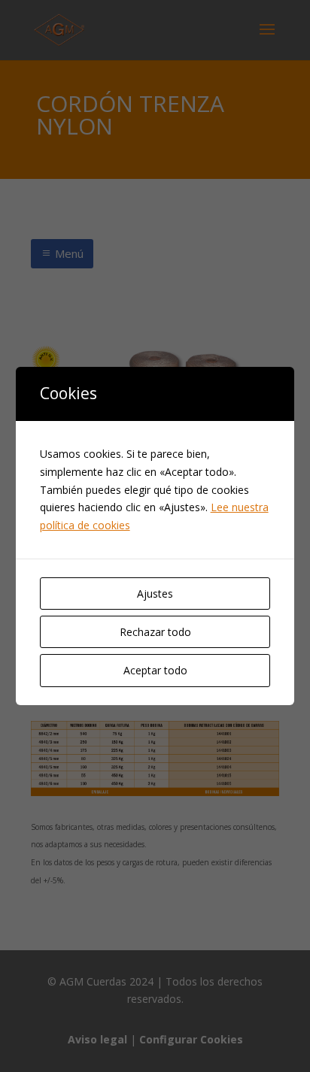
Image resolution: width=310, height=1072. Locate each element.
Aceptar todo (155, 670)
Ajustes (155, 593)
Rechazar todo (155, 632)
